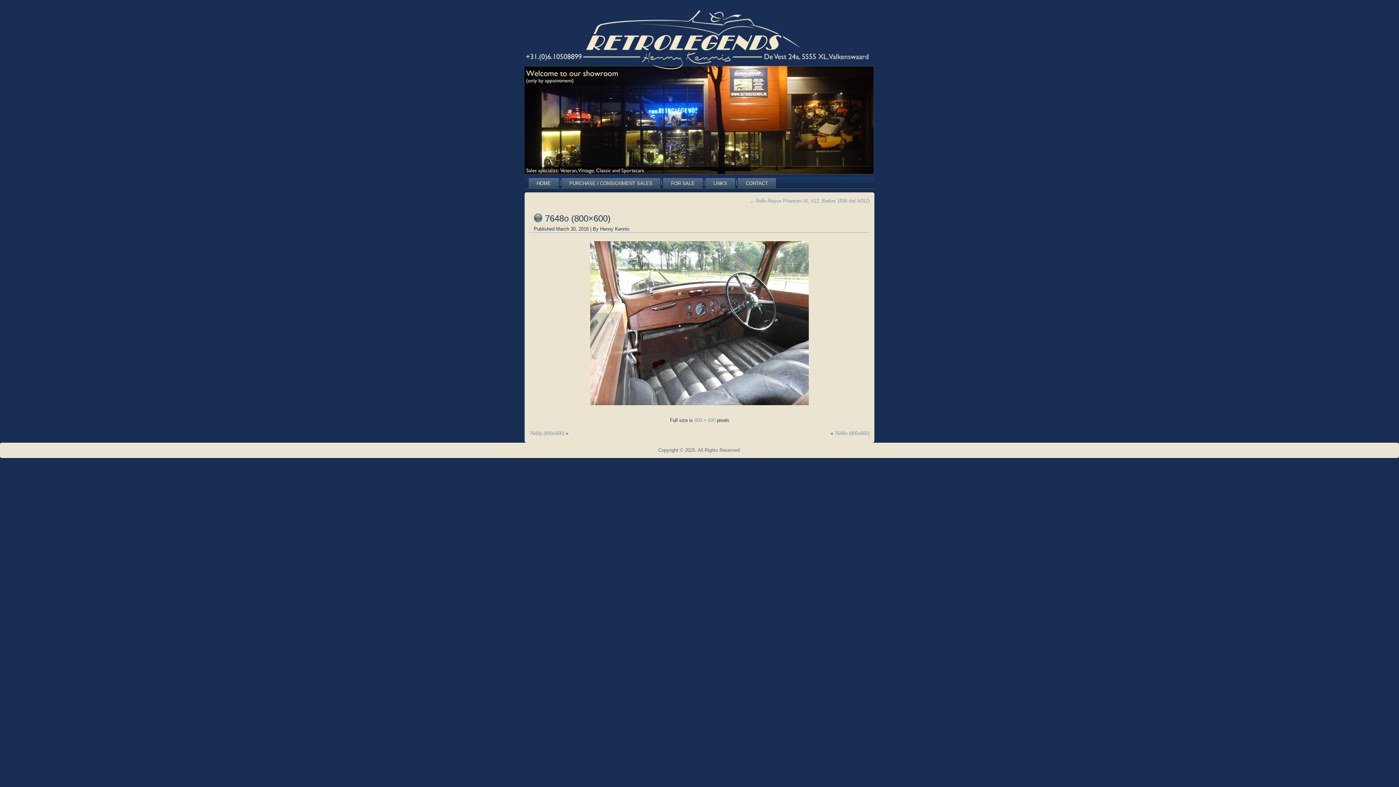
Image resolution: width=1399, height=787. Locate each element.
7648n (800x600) (852, 433)
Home (544, 183)
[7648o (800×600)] (699, 407)
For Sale (683, 183)
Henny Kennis (615, 229)
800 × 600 (705, 420)
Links (720, 183)
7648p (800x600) (546, 433)
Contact (757, 183)
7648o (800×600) (578, 218)
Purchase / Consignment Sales (611, 183)
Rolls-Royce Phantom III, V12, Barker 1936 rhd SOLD (810, 201)
